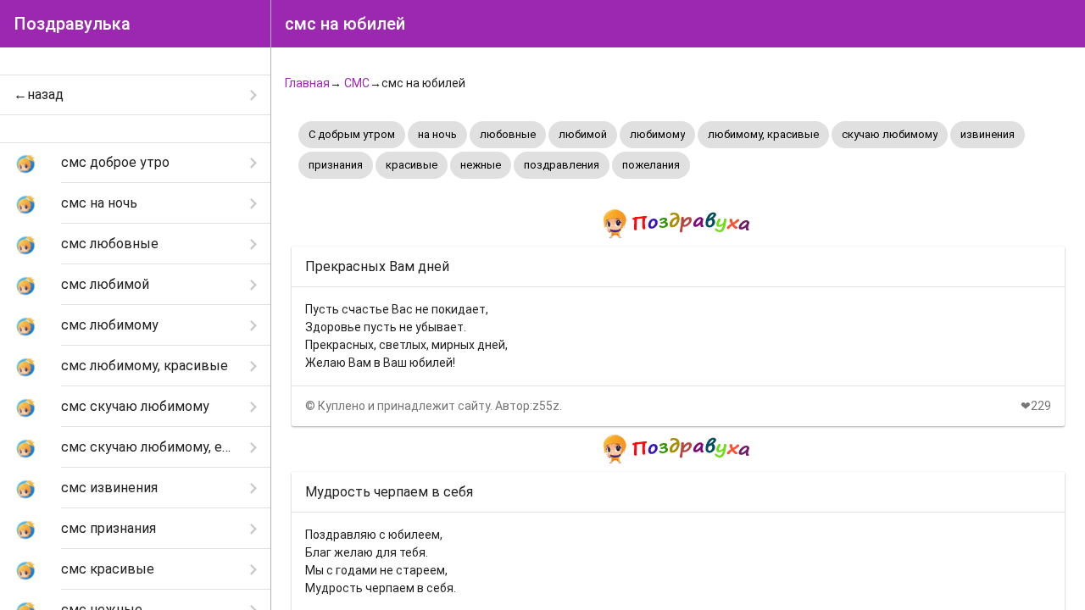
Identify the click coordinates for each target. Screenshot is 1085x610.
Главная (307, 83)
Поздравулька (72, 24)
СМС (357, 83)
